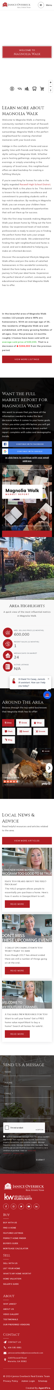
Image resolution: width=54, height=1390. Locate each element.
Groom (42, 731)
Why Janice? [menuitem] (10, 1304)
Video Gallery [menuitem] (11, 1314)
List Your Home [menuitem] (11, 1268)
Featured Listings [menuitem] (13, 1233)
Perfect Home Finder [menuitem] (14, 1238)
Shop (39, 722)
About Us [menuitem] (8, 1309)
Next (49, 768)
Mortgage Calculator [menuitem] (15, 1248)
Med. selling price (29, 630)
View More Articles (27, 841)
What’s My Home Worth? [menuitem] (17, 1273)
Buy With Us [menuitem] (10, 1222)
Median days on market (25, 653)
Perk (10, 731)
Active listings (21, 665)
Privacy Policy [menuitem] (10, 1381)
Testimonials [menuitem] (10, 1319)
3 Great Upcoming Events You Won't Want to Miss (24, 949)
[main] (27, 532)
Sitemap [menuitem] (42, 1381)
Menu (48, 5)
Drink (24, 722)
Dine (9, 722)
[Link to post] (27, 862)
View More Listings (27, 359)
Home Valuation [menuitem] (12, 1278)
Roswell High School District (35, 184)
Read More (17, 904)
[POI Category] (12, 88)
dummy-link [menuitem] (9, 1289)
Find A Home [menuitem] (9, 1227)
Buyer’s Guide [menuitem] (10, 1243)
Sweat (26, 731)
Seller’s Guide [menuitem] (11, 1284)
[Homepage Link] (16, 4)
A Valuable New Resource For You (26, 1014)
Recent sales (26, 642)
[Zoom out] (51, 86)
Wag (10, 740)
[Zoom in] (51, 82)
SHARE (47, 751)
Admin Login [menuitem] (28, 1381)
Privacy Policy (18, 1153)
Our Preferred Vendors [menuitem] (16, 1324)
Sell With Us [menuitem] (10, 1263)
